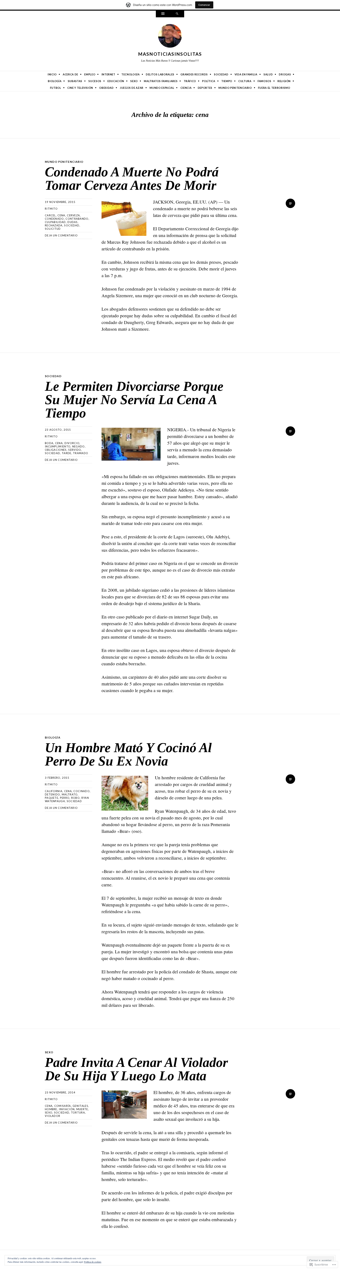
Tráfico (190, 81)
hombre (51, 1109)
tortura (78, 1112)
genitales (80, 1105)
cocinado (81, 791)
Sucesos (94, 81)
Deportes (205, 87)
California (53, 791)
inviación (67, 1109)
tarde (66, 453)
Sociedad (221, 74)
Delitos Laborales (160, 74)
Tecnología (130, 74)
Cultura (244, 81)
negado (78, 446)
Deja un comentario (61, 235)
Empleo (89, 74)
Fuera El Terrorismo (274, 87)
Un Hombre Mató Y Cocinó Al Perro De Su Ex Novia (128, 754)
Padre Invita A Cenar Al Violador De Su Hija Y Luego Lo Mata (136, 1069)
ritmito (51, 208)
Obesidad (106, 87)
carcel (50, 215)
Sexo (134, 81)
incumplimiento (57, 446)
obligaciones (56, 449)
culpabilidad (55, 222)
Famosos (264, 81)
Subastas (75, 81)
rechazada (54, 225)
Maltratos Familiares (160, 81)
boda (49, 443)
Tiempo (226, 81)
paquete (51, 797)
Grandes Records (194, 74)
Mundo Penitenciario (235, 87)
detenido (52, 794)
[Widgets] (163, 14)
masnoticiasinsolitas (170, 54)
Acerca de (70, 74)
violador (52, 1115)
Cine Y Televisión (80, 87)
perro (65, 797)
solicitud (53, 228)
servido (74, 449)
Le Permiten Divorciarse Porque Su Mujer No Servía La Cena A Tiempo (134, 399)
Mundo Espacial (162, 87)
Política (208, 81)
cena (61, 215)
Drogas (285, 74)
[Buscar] (177, 14)
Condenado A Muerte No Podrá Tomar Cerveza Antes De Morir (132, 178)
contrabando (77, 218)
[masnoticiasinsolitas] (170, 37)
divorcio (72, 443)
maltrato (70, 794)
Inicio (52, 74)
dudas (72, 222)
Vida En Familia (246, 74)
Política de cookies (92, 1261)
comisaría (62, 1105)
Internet (108, 74)
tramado (80, 453)
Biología (54, 81)
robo (75, 797)
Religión (284, 81)
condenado (54, 218)
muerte (82, 1109)
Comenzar (204, 4)
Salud (268, 74)
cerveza (73, 215)
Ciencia (186, 87)
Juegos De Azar (131, 87)
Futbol (55, 87)
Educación (115, 81)
